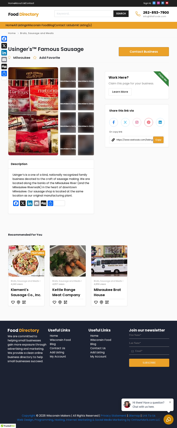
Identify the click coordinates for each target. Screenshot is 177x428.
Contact (29, 3)
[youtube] (167, 3)
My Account (58, 357)
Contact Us (57, 348)
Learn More (120, 92)
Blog (53, 344)
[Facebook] (4, 38)
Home (11, 3)
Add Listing (57, 352)
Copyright (28, 416)
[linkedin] (162, 3)
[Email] (4, 59)
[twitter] (154, 3)
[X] (4, 45)
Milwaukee (21, 57)
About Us (20, 3)
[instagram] (158, 3)
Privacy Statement (113, 416)
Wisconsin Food (60, 340)
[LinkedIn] (4, 52)
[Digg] (4, 66)
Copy (158, 139)
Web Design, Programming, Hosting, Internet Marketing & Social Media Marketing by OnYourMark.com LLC (88, 420)
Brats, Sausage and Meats (37, 33)
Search (121, 13)
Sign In (147, 3)
